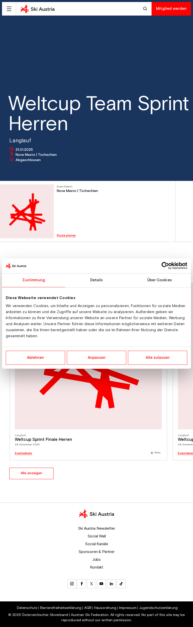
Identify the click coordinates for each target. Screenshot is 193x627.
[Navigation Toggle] (9, 9)
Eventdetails (23, 453)
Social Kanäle (96, 543)
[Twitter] (91, 583)
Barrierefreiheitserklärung (60, 608)
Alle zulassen (158, 357)
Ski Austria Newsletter (96, 528)
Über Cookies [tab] (159, 280)
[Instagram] (71, 583)
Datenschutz (27, 608)
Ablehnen (35, 357)
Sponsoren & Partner (96, 551)
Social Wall (96, 536)
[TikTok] (121, 583)
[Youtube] (101, 583)
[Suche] (146, 9)
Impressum (127, 608)
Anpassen (97, 357)
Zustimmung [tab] (33, 280)
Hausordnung (105, 608)
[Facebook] (81, 583)
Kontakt (96, 567)
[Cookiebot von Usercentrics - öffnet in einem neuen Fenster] (165, 265)
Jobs (96, 559)
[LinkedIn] (111, 583)
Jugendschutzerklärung (158, 608)
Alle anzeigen (31, 473)
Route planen (66, 235)
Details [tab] (96, 280)
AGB (87, 608)
